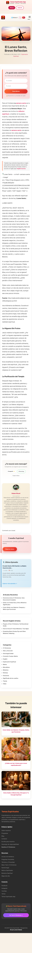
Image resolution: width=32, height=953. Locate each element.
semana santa (21, 103)
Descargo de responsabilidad (10, 844)
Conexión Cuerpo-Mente (10, 656)
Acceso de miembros (8, 856)
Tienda (5, 681)
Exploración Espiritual (9, 662)
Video (4, 684)
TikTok (3, 894)
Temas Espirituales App (8, 896)
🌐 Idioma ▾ (14, 17)
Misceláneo (6, 667)
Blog (3, 836)
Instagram (4, 888)
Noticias (5, 673)
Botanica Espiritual (7, 873)
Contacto (4, 839)
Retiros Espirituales (7, 870)
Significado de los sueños (10, 678)
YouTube (4, 891)
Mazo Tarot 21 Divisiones (9, 865)
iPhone (12, 7)
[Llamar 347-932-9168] (20, 17)
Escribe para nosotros (8, 841)
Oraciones (6, 675)
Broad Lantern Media (16, 929)
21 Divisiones (7, 648)
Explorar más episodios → (10, 583)
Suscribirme (16, 91)
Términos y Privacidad (8, 862)
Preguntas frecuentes (8, 859)
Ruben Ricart (16, 493)
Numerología (5, 867)
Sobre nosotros (6, 830)
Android (20, 7)
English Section (21, 168)
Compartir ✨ (11, 471)
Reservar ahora (9, 549)
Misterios (5, 670)
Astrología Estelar (8, 653)
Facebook (4, 885)
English (5, 659)
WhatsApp (21, 471)
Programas (5, 833)
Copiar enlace (16, 475)
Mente (5, 664)
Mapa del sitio (6, 876)
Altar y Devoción (8, 650)
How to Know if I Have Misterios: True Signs (16, 628)
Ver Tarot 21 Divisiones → (16, 915)
